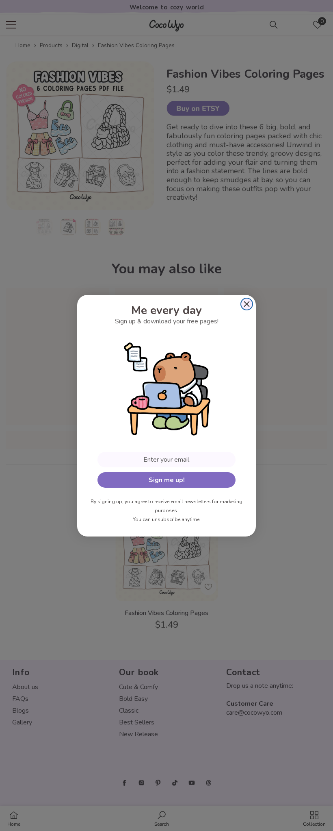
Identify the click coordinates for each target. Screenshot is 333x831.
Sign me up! (167, 479)
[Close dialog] (247, 304)
